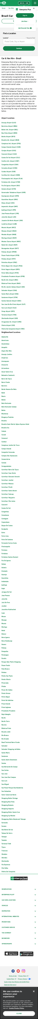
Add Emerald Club (23, 28)
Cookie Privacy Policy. (16, 1008)
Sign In (25, 15)
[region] (19, 1003)
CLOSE (19, 1013)
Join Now (24, 21)
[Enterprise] (3, 3)
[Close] (34, 991)
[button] (35, 3)
